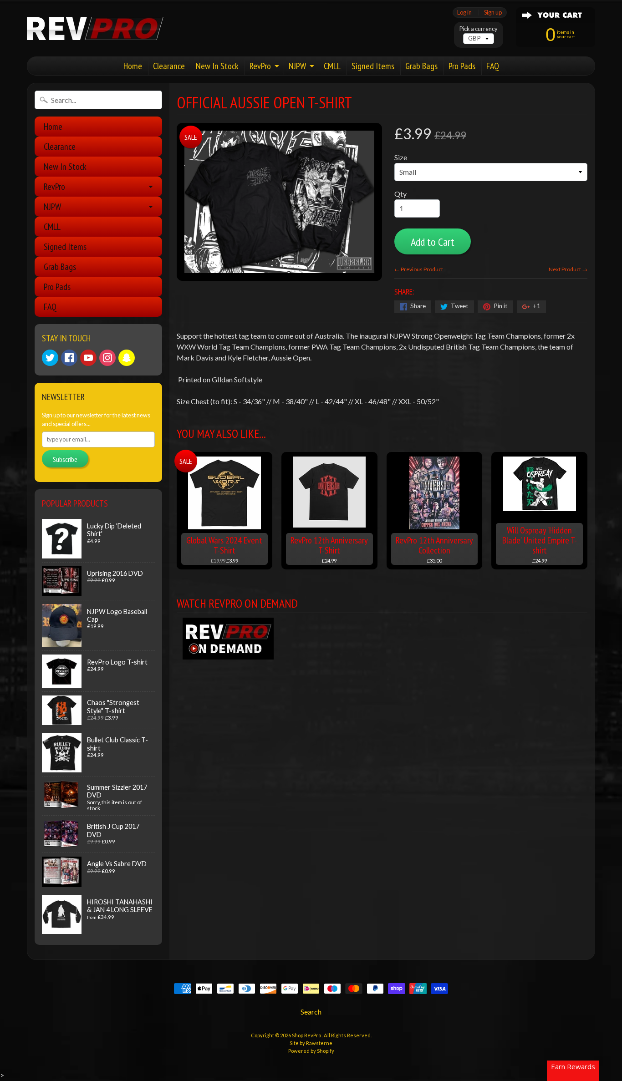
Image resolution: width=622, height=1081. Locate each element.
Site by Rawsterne (311, 1043)
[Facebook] (69, 358)
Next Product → (568, 269)
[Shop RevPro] (95, 28)
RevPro (260, 66)
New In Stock (217, 66)
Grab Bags (421, 66)
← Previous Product (418, 269)
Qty (400, 193)
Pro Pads (462, 66)
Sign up (493, 12)
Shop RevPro (307, 1035)
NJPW (297, 66)
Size (400, 157)
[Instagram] (107, 358)
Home (132, 66)
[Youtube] (88, 358)
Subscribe (65, 459)
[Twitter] (50, 358)
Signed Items (373, 66)
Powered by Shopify (311, 1051)
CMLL (332, 66)
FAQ (492, 66)
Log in (464, 12)
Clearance (169, 66)
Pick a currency (478, 28)
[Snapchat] (126, 358)
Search (311, 1011)
